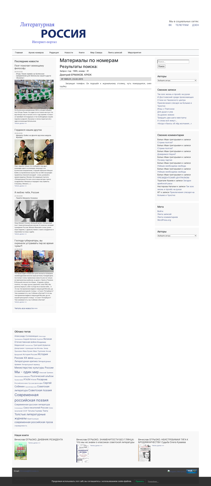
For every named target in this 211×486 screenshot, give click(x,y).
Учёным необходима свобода (171, 166)
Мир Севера (96, 52)
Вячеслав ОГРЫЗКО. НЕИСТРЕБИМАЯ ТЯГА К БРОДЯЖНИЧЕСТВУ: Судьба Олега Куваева (163, 440)
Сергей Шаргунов (31, 387)
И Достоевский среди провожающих (175, 97)
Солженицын (19, 408)
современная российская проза (34, 422)
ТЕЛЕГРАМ (182, 25)
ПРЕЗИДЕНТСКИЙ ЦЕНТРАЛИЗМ (173, 177)
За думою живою (165, 114)
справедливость (21, 426)
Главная (19, 52)
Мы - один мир (27, 372)
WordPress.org (164, 220)
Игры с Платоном (165, 109)
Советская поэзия (40, 390)
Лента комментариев (167, 217)
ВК (170, 25)
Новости (69, 52)
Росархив (42, 379)
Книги (81, 52)
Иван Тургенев (39, 351)
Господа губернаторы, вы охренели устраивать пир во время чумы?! (34, 243)
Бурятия (40, 339)
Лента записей (115, 52)
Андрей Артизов (29, 339)
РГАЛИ (27, 379)
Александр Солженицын (26, 336)
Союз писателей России (35, 407)
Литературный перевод (31, 364)
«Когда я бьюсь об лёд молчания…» (174, 123)
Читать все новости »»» (26, 308)
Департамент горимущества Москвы (29, 348)
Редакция (54, 52)
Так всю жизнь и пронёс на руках (173, 94)
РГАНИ (33, 380)
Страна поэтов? (165, 142)
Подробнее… (153, 481)
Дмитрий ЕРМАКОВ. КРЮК (76, 74)
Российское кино (21, 383)
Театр (45, 411)
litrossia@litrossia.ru (29, 471)
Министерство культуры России (34, 367)
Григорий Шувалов (42, 345)
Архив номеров (36, 52)
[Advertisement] (19, 8)
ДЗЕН (195, 25)
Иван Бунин (27, 351)
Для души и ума (165, 112)
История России (30, 354)
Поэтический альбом (42, 376)
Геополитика (29, 345)
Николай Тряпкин (46, 373)
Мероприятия (134, 52)
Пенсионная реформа (22, 376)
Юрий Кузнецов (33, 419)
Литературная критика (26, 361)
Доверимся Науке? (166, 154)
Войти (160, 211)
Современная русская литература (32, 404)
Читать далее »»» (21, 123)
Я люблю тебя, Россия (27, 192)
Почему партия (164, 160)
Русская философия (35, 383)
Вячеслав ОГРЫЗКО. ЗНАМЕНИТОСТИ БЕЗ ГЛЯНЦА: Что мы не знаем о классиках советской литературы (105, 440)
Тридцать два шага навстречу (171, 117)
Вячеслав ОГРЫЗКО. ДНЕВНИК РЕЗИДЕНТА (39, 439)
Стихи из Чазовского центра (171, 100)
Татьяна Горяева (35, 411)
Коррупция (37, 358)
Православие (19, 380)
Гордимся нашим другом (28, 129)
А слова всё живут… (167, 120)
